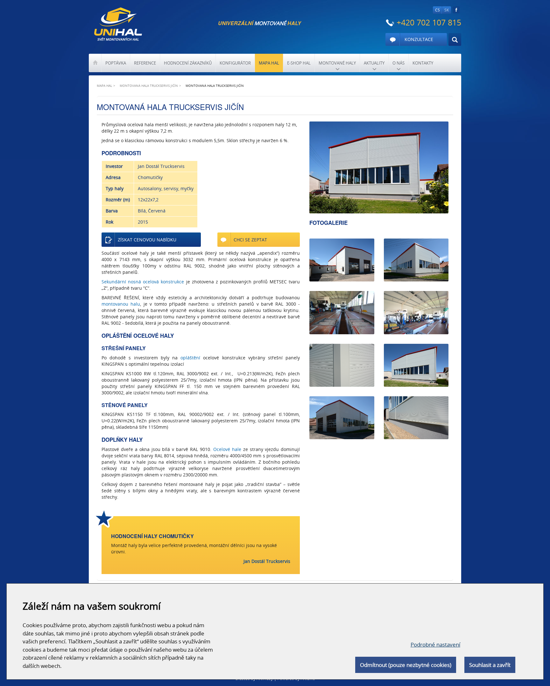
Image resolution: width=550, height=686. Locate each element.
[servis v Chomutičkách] (416, 312)
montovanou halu (121, 304)
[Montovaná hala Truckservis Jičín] (378, 167)
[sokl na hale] (416, 417)
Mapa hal (269, 63)
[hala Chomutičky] (341, 312)
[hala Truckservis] (416, 365)
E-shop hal (299, 63)
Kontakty (422, 63)
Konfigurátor (235, 63)
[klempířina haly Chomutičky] (341, 365)
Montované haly (337, 63)
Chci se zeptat (250, 240)
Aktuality (374, 63)
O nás (398, 63)
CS (437, 10)
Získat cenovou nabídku (147, 240)
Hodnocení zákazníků (188, 63)
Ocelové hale (227, 449)
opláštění (190, 358)
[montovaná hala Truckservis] (341, 260)
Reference (145, 63)
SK (446, 10)
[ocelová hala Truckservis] (416, 260)
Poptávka (115, 63)
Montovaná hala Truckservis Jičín (149, 85)
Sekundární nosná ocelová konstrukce (143, 282)
